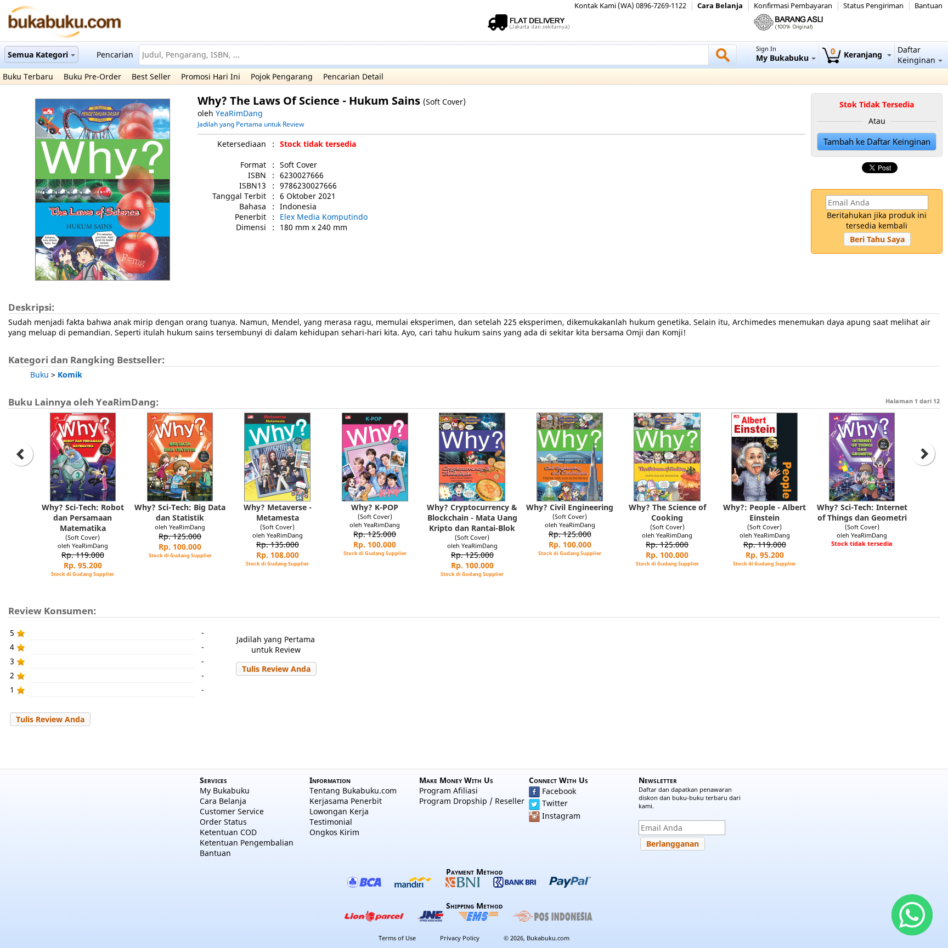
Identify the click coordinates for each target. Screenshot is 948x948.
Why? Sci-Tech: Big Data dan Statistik (179, 512)
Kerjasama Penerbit (345, 801)
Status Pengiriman (873, 5)
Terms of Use (397, 938)
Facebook (559, 791)
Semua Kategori (38, 54)
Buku (39, 374)
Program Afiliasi (448, 790)
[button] (877, 239)
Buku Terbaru (28, 76)
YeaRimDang (239, 113)
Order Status (223, 821)
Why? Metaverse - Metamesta (278, 512)
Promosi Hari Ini (210, 76)
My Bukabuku (225, 790)
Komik (70, 374)
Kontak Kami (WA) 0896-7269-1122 (630, 5)
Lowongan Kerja (339, 811)
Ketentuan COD (228, 832)
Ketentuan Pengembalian (247, 842)
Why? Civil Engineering (569, 507)
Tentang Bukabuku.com (353, 790)
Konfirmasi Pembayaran (793, 5)
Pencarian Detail (353, 76)
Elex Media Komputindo (324, 217)
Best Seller (151, 76)
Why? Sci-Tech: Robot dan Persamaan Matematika (83, 517)
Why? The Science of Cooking (667, 512)
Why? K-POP (374, 507)
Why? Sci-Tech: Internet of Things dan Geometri (862, 512)
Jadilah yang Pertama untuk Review (251, 123)
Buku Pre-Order (92, 76)
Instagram (561, 815)
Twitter (555, 803)
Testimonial (330, 821)
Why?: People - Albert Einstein (764, 512)
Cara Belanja (720, 5)
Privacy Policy (459, 938)
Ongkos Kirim (334, 832)
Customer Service (232, 811)
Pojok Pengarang (282, 76)
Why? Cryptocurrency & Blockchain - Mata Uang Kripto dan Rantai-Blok (472, 517)
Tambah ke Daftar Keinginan (876, 141)
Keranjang (857, 54)
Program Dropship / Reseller (471, 801)
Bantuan (929, 5)
